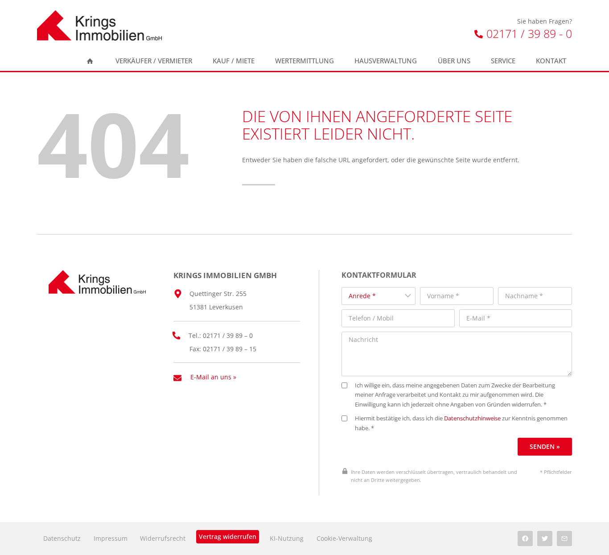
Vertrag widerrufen (227, 536)
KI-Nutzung (287, 538)
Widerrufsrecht (162, 538)
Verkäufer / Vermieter (153, 61)
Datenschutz (62, 538)
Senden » (545, 446)
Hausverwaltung (385, 61)
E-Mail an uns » (213, 377)
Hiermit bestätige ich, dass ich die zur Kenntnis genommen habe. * (461, 423)
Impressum (111, 538)
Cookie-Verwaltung (344, 538)
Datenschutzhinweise (472, 418)
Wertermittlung (304, 61)
